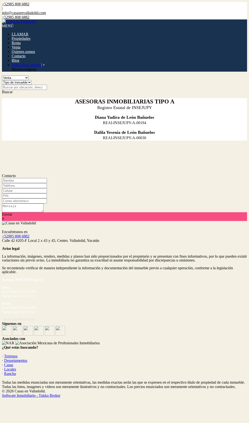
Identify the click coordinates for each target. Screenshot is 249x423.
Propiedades (21, 38)
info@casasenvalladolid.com (24, 13)
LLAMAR (20, 34)
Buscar (7, 92)
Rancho (10, 374)
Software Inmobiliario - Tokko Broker (31, 395)
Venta (16, 47)
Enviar (7, 214)
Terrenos (11, 356)
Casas (8, 365)
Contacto (19, 56)
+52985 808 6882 (15, 236)
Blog (15, 60)
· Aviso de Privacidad (18, 319)
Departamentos (15, 360)
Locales (10, 369)
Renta (16, 43)
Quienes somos (23, 52)
